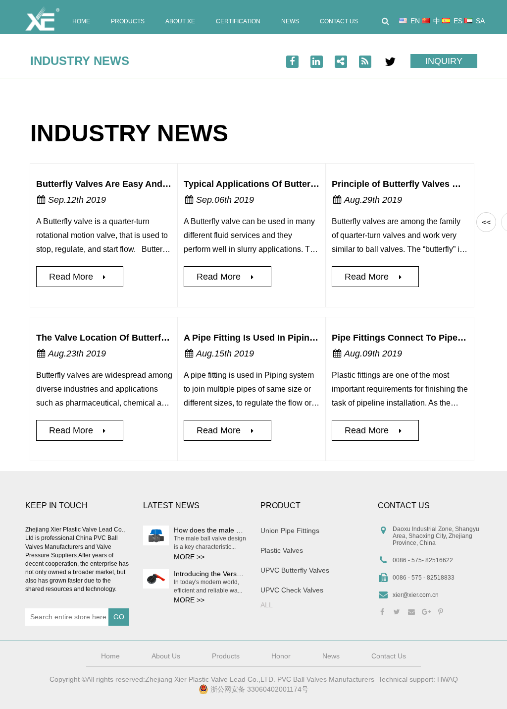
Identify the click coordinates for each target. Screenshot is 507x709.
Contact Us (339, 21)
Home (81, 21)
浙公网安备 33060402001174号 (258, 689)
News (290, 21)
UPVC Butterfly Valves (294, 570)
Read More (72, 277)
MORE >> (189, 557)
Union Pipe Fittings (289, 530)
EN (415, 21)
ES (458, 21)
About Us (166, 656)
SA (480, 21)
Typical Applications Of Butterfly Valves (267, 184)
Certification (238, 21)
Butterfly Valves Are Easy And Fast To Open (128, 184)
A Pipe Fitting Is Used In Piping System (266, 338)
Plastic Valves (281, 550)
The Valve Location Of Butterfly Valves (117, 338)
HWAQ (447, 679)
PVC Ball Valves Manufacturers (325, 679)
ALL (266, 605)
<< (486, 222)
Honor (281, 656)
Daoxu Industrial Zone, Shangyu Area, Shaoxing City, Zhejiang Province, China (436, 536)
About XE (180, 21)
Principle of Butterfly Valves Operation (413, 184)
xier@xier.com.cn (416, 594)
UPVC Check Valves (291, 590)
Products (128, 21)
